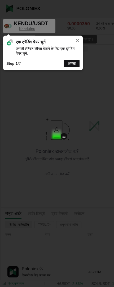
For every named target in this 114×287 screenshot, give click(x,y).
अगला (72, 63)
